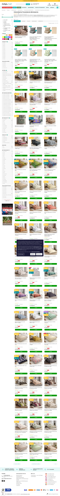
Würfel (7, 167)
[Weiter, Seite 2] (55, 464)
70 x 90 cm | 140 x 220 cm (7, 96)
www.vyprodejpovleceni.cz (51, 476)
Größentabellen (33, 476)
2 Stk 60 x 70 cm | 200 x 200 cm (7, 107)
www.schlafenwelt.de (50, 473)
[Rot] (12, 37)
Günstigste (23, 21)
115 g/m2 (7, 49)
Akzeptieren (39, 254)
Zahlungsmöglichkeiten (20, 477)
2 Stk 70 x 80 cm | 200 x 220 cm (7, 100)
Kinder (7, 160)
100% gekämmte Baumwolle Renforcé (7, 87)
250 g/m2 (7, 56)
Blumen (7, 163)
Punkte (7, 171)
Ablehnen (33, 254)
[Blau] (8, 37)
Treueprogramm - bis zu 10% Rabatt (37, 475)
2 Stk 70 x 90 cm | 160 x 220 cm (7, 111)
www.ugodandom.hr (50, 480)
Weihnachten (7, 151)
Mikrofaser (7, 79)
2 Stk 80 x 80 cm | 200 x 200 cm (7, 103)
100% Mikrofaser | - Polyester (7, 85)
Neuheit (7, 22)
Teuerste (28, 21)
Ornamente (7, 175)
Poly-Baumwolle (7, 80)
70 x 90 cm (7, 62)
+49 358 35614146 (7, 475)
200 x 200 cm (7, 192)
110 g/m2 (7, 48)
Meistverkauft (34, 21)
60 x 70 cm (7, 66)
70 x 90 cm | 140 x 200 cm (7, 95)
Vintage (7, 129)
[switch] (3, 494)
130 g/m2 (7, 52)
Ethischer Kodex (19, 483)
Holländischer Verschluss (7, 142)
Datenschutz (18, 482)
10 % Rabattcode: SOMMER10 (7, 28)
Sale (7, 26)
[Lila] (10, 37)
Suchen (28, 4)
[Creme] (5, 35)
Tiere (7, 156)
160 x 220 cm (7, 196)
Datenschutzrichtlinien (35, 251)
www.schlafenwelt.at (50, 475)
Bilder (7, 172)
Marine (7, 176)
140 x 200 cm (7, 188)
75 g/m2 (7, 44)
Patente (7, 141)
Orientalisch (7, 128)
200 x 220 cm (7, 193)
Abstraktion (7, 159)
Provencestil (7, 132)
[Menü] (4, 488)
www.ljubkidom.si (50, 479)
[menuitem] (7, 7)
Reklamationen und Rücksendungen (22, 478)
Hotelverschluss (7, 138)
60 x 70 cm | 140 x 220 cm (7, 112)
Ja (7, 146)
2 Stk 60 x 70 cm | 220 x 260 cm (7, 115)
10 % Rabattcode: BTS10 (7, 31)
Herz (7, 164)
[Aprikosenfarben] (8, 35)
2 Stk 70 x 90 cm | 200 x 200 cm (7, 108)
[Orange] (10, 35)
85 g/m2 (7, 45)
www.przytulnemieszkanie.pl (51, 481)
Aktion (7, 21)
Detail (21, 45)
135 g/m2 (7, 53)
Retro (7, 121)
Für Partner (18, 484)
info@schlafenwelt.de (7, 478)
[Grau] (10, 39)
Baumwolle (7, 76)
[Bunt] (12, 39)
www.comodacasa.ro (50, 484)
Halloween (7, 179)
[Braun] (6, 39)
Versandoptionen (19, 476)
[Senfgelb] (12, 35)
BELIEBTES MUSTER (7, 25)
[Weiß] (3, 35)
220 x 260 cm (7, 197)
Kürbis (7, 183)
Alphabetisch (40, 21)
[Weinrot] (5, 39)
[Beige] (6, 35)
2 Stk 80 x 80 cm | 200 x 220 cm (7, 104)
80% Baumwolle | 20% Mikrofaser (7, 75)
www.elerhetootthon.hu (51, 483)
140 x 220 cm (7, 189)
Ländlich (7, 124)
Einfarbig (7, 168)
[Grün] (5, 37)
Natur (7, 155)
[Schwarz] (8, 39)
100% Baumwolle (7, 71)
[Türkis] (6, 37)
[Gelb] (3, 37)
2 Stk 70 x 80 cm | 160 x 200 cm (7, 99)
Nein (7, 147)
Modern (7, 120)
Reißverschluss (7, 137)
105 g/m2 (7, 57)
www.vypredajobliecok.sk (51, 477)
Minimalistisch (7, 125)
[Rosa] (3, 39)
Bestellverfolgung (19, 475)
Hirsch (7, 152)
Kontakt (17, 479)
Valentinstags (7, 180)
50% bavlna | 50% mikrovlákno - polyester (7, 90)
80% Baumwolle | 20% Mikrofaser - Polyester (7, 84)
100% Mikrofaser (7, 72)
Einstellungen (21, 254)
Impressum (18, 485)
